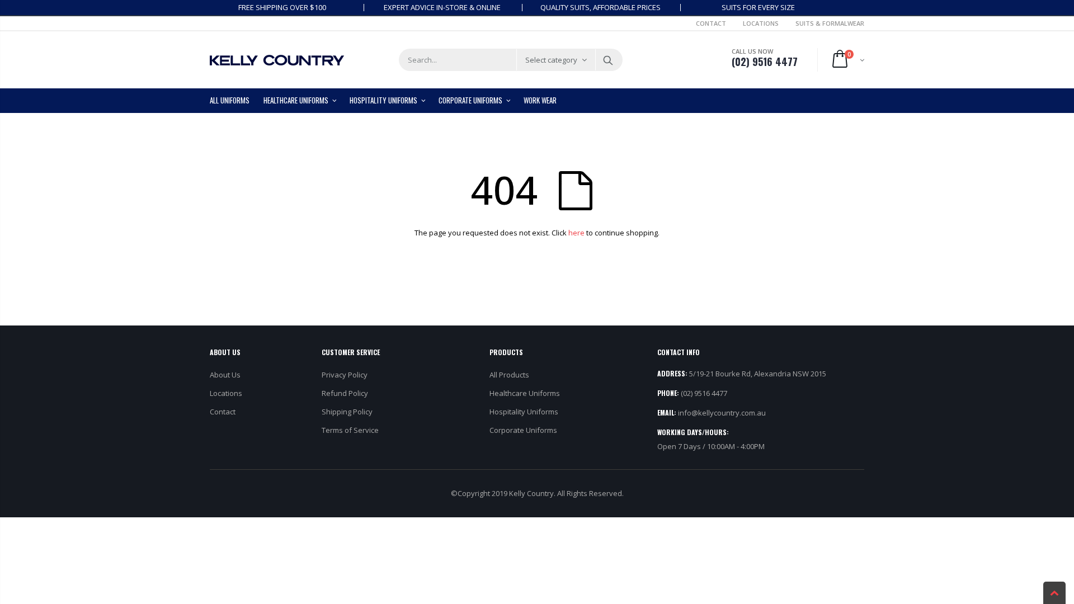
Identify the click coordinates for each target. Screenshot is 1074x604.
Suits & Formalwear (829, 23)
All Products (509, 375)
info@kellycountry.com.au (722, 413)
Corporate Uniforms (523, 430)
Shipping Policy (347, 412)
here (576, 233)
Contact (711, 23)
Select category (551, 60)
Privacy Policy (345, 375)
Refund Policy (345, 393)
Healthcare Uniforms (524, 393)
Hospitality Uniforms (523, 412)
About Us (225, 375)
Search (608, 59)
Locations (761, 23)
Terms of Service (350, 430)
